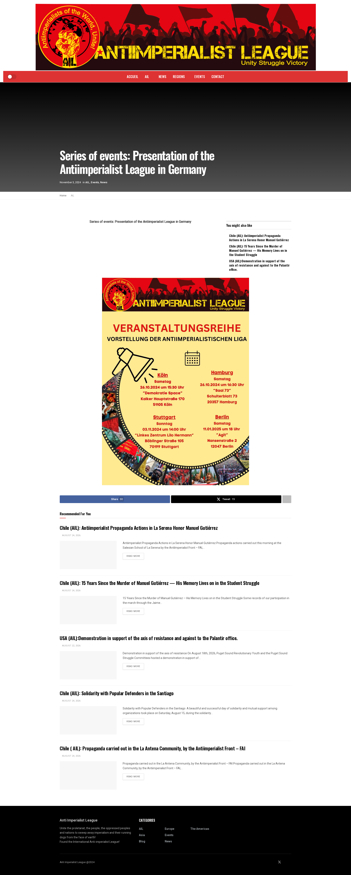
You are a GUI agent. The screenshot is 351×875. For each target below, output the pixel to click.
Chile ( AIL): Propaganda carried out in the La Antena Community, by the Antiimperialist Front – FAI (152, 748)
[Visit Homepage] (175, 36)
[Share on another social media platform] (286, 499)
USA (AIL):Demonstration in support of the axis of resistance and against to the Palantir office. (259, 265)
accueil (132, 76)
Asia (142, 835)
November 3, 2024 (70, 182)
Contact (217, 76)
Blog (142, 841)
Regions (179, 76)
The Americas (199, 829)
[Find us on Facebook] (274, 862)
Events (199, 76)
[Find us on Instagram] (285, 862)
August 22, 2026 (71, 645)
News (162, 76)
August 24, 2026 (71, 535)
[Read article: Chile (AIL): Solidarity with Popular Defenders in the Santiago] (88, 720)
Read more (135, 556)
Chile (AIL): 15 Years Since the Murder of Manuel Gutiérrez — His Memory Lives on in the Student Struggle (258, 250)
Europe (169, 829)
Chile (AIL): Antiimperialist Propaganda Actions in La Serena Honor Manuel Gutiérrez (259, 237)
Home (63, 195)
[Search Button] (336, 76)
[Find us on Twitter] (279, 862)
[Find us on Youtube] (290, 862)
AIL (147, 76)
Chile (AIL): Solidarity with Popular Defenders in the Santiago (117, 693)
